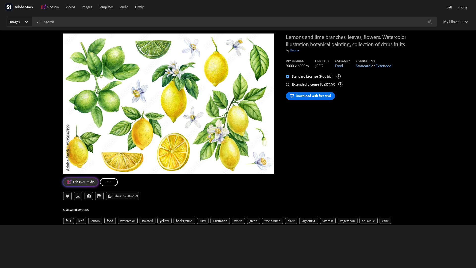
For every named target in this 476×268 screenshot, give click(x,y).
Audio (124, 7)
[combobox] (234, 22)
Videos (70, 7)
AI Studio (53, 7)
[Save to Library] (67, 196)
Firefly (139, 7)
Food (339, 65)
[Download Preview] (78, 196)
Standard (363, 65)
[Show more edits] (109, 182)
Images (87, 7)
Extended (383, 65)
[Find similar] (430, 21)
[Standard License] (338, 76)
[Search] (38, 22)
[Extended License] (340, 84)
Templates (106, 7)
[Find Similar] (89, 196)
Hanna (294, 50)
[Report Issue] (99, 196)
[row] (68, 221)
